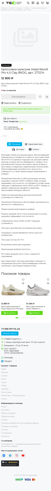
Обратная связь (8, 416)
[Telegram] (10, 455)
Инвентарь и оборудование (13, 395)
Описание (16, 144)
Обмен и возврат (8, 413)
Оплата (36, 149)
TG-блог (4, 430)
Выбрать (36, 313)
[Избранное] (40, 97)
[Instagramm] (16, 455)
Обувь (26, 8)
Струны (4, 376)
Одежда (4, 389)
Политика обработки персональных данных (20, 423)
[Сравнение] (47, 97)
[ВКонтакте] (3, 455)
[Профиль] (37, 3)
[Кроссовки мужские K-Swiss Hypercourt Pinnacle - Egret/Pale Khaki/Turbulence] (13, 289)
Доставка (20, 149)
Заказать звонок (10, 333)
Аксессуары (6, 392)
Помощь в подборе (9, 426)
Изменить (23, 121)
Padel (3, 369)
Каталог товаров (15, 8)
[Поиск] (28, 3)
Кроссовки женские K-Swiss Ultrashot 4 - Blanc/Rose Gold (36, 308)
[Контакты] (33, 3)
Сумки (4, 382)
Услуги (4, 399)
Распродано (19, 96)
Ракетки (4, 372)
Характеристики (35, 144)
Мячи (3, 379)
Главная (4, 8)
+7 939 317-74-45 (10, 329)
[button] (17, 317)
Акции (4, 407)
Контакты (5, 436)
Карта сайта (32, 475)
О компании (6, 433)
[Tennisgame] (14, 3)
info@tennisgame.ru (12, 339)
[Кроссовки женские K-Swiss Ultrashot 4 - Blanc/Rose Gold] (38, 289)
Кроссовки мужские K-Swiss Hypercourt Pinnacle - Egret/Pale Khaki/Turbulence (12, 308)
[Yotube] (23, 455)
